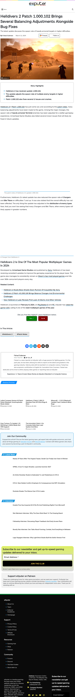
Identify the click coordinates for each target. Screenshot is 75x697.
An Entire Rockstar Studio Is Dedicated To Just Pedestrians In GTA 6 (36, 475)
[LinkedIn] (35, 346)
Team (9, 607)
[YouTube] (40, 695)
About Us (10, 604)
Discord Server (40, 441)
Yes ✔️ (31, 318)
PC (53, 305)
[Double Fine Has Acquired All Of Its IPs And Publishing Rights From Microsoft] (6, 507)
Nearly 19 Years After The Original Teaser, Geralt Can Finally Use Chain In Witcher (40, 458)
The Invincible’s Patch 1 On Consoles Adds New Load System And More (35, 425)
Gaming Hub (11, 643)
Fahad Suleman (6, 35)
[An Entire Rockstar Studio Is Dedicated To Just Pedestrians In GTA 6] (6, 477)
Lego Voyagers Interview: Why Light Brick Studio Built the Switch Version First (39, 537)
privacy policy (26, 569)
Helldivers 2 (5, 107)
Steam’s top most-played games (51, 276)
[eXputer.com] (37, 4)
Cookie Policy (11, 627)
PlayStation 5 (43, 305)
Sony (50, 270)
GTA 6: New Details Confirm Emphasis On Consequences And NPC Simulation (39, 483)
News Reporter (18, 357)
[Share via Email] (43, 346)
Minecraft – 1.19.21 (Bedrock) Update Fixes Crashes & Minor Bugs (61, 402)
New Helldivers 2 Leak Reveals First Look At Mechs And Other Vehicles (32, 300)
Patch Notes (22, 334)
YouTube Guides (12, 664)
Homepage (11, 615)
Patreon (10, 649)
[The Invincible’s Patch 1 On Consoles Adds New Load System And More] (37, 415)
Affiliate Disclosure (10, 633)
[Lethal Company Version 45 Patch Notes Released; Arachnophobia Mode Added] (11, 392)
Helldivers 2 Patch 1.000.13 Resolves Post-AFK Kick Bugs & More (36, 402)
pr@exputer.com (35, 684)
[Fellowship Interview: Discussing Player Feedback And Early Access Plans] (6, 523)
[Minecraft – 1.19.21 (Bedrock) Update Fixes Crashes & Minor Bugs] (62, 392)
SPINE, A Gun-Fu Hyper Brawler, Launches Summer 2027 (32, 467)
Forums (10, 658)
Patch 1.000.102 (18, 107)
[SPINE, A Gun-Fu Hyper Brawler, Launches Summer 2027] (6, 469)
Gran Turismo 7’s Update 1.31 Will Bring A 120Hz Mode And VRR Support (10, 425)
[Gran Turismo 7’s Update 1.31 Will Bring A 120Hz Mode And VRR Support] (11, 415)
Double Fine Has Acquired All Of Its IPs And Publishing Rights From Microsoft (39, 505)
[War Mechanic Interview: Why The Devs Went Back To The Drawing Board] (6, 515)
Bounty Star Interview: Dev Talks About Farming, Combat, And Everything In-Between (41, 529)
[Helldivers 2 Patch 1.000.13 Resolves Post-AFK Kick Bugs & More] (37, 392)
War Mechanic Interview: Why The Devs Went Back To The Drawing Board (38, 513)
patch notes (62, 107)
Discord (10, 661)
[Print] (47, 346)
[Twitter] (31, 346)
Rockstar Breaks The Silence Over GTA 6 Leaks (29, 491)
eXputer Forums (26, 441)
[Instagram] (44, 695)
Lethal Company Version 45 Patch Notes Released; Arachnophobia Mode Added (11, 402)
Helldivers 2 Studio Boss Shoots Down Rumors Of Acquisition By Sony (32, 290)
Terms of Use (12, 630)
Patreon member (51, 581)
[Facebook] (27, 346)
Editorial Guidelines (11, 611)
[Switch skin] (73, 9)
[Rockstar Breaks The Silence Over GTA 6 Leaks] (6, 493)
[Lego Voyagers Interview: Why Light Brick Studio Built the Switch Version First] (6, 540)
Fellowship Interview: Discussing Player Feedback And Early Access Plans (37, 521)
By (1, 35)
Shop (9, 646)
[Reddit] (39, 346)
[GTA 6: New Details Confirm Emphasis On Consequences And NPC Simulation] (6, 485)
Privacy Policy (12, 624)
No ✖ (43, 318)
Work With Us (12, 667)
